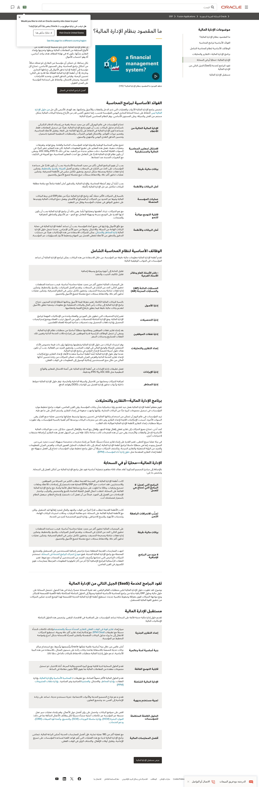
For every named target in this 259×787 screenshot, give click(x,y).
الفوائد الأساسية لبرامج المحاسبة (214, 42)
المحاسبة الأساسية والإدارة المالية (55, 677)
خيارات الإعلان (165, 779)
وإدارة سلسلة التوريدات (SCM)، (86, 718)
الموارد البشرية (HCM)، (113, 718)
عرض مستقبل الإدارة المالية (147, 760)
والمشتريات (85, 681)
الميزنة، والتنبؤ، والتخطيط (53, 168)
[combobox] (129, 7)
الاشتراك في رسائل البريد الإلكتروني (135, 779)
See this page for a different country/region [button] (66, 40)
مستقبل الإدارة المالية (219, 74)
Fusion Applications (186, 16)
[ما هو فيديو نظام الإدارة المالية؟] (128, 63)
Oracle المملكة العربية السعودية (213, 16)
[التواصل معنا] (12, 7)
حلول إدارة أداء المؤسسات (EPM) (114, 451)
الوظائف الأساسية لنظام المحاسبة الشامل (210, 48)
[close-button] (188, 781)
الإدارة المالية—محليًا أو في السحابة (213, 59)
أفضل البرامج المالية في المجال (73, 90)
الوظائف (154, 779)
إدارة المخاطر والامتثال (106, 232)
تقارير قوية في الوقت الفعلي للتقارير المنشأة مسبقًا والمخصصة (83, 629)
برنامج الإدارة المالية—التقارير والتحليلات (211, 53)
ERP (171, 16)
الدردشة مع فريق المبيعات (233, 781)
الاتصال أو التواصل (201, 781)
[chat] (251, 781)
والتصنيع (66, 718)
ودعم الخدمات (116, 722)
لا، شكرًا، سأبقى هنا (44, 32)
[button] (246, 7)
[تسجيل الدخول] (18, 7)
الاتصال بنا (97, 779)
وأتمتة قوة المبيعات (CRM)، (47, 718)
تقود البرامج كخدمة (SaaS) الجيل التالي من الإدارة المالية (209, 67)
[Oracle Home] (231, 7)
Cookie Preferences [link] (180, 779)
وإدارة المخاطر (108, 681)
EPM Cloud (98, 632)
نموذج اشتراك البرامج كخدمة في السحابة (61, 554)
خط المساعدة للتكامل (111, 779)
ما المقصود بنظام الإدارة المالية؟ (214, 36)
